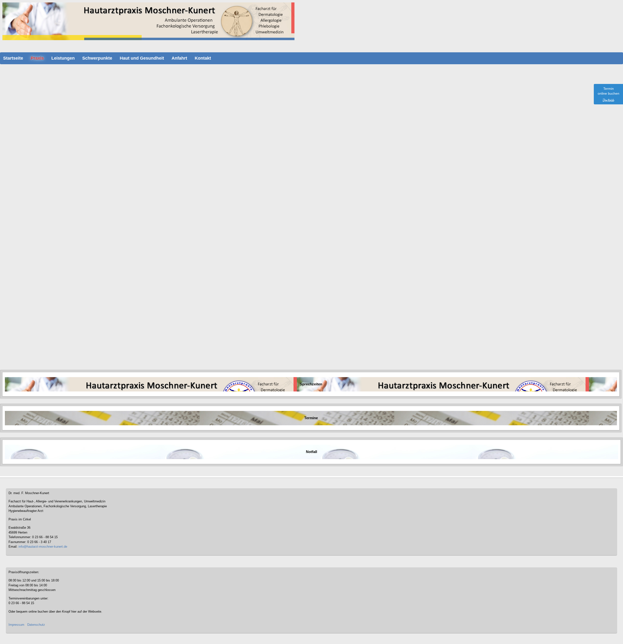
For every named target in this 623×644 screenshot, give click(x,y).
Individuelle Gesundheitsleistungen (35, 349)
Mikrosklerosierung (30, 225)
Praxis (37, 58)
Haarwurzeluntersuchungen (35, 230)
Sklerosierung (26, 220)
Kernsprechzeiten (34, 128)
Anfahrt (179, 58)
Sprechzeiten (311, 384)
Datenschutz (36, 624)
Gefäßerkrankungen (25, 339)
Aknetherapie (26, 201)
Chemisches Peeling (31, 206)
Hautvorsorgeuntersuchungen (37, 167)
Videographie (71, 167)
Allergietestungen (28, 162)
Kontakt (203, 58)
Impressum (16, 624)
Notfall (16, 310)
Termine (311, 418)
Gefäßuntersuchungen (32, 172)
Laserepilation (26, 186)
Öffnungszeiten (22, 320)
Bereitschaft (20, 305)
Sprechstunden (22, 315)
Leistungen (63, 58)
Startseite (13, 58)
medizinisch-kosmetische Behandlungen (44, 196)
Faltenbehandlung (29, 216)
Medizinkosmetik (23, 344)
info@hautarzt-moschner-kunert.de (42, 546)
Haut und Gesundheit (142, 58)
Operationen (25, 177)
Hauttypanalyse (27, 211)
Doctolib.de (111, 115)
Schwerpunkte (97, 58)
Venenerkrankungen (25, 334)
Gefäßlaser (64, 181)
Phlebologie (20, 329)
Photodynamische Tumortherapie (39, 191)
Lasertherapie (26, 181)
